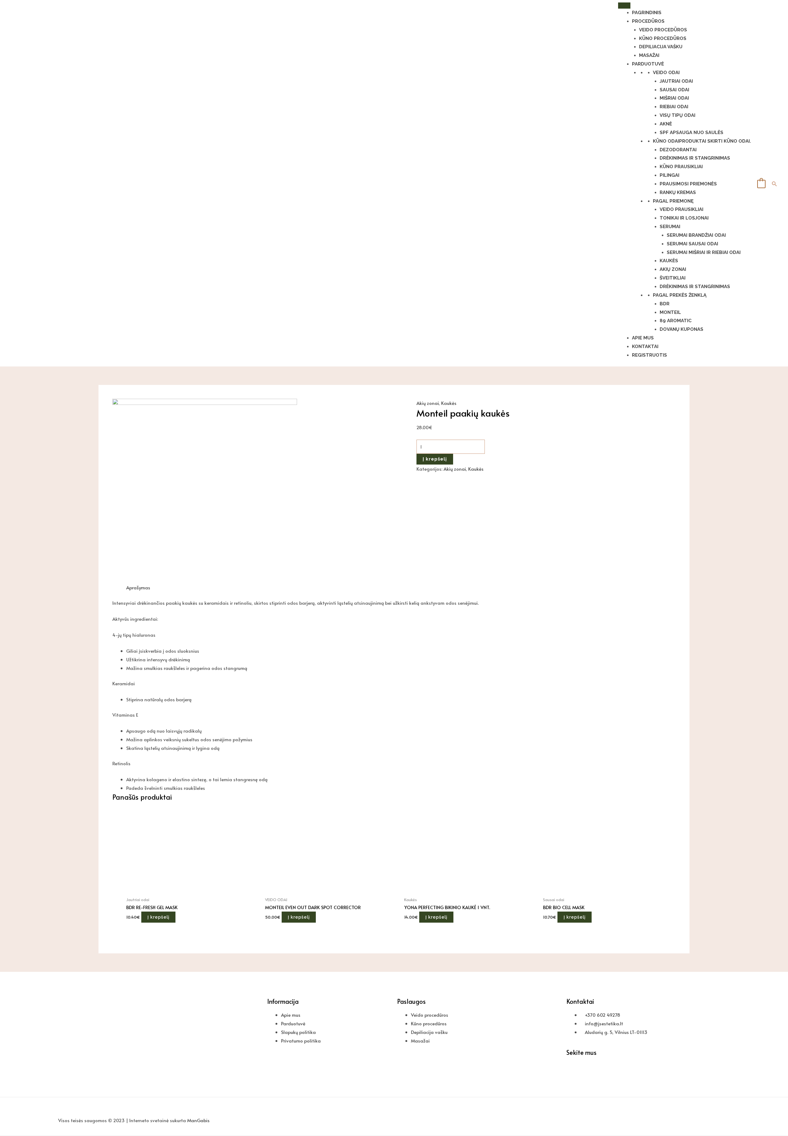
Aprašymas (138, 587)
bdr (664, 304)
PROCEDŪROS (648, 21)
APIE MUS (643, 338)
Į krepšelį (435, 459)
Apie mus (290, 1014)
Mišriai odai (674, 98)
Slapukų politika (298, 1032)
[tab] (138, 587)
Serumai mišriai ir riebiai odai (704, 252)
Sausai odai (674, 90)
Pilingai (669, 175)
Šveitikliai (672, 278)
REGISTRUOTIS (649, 355)
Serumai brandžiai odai (696, 235)
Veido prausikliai (681, 209)
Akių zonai (673, 269)
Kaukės (669, 260)
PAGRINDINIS (646, 12)
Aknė (666, 124)
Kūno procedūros (662, 38)
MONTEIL (670, 312)
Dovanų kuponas (681, 329)
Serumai (670, 226)
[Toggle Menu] (624, 5)
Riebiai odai (674, 106)
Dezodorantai (678, 149)
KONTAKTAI (645, 346)
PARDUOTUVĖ (648, 64)
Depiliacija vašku (660, 46)
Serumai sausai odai (692, 244)
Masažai (649, 55)
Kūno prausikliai (681, 166)
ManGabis (198, 1120)
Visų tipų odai (677, 115)
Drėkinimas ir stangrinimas (695, 158)
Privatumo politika (301, 1040)
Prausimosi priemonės (688, 184)
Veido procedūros (663, 30)
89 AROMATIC (676, 320)
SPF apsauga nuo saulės (691, 132)
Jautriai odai (676, 81)
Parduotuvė (293, 1023)
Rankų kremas (678, 192)
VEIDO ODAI (666, 72)
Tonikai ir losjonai (684, 218)
